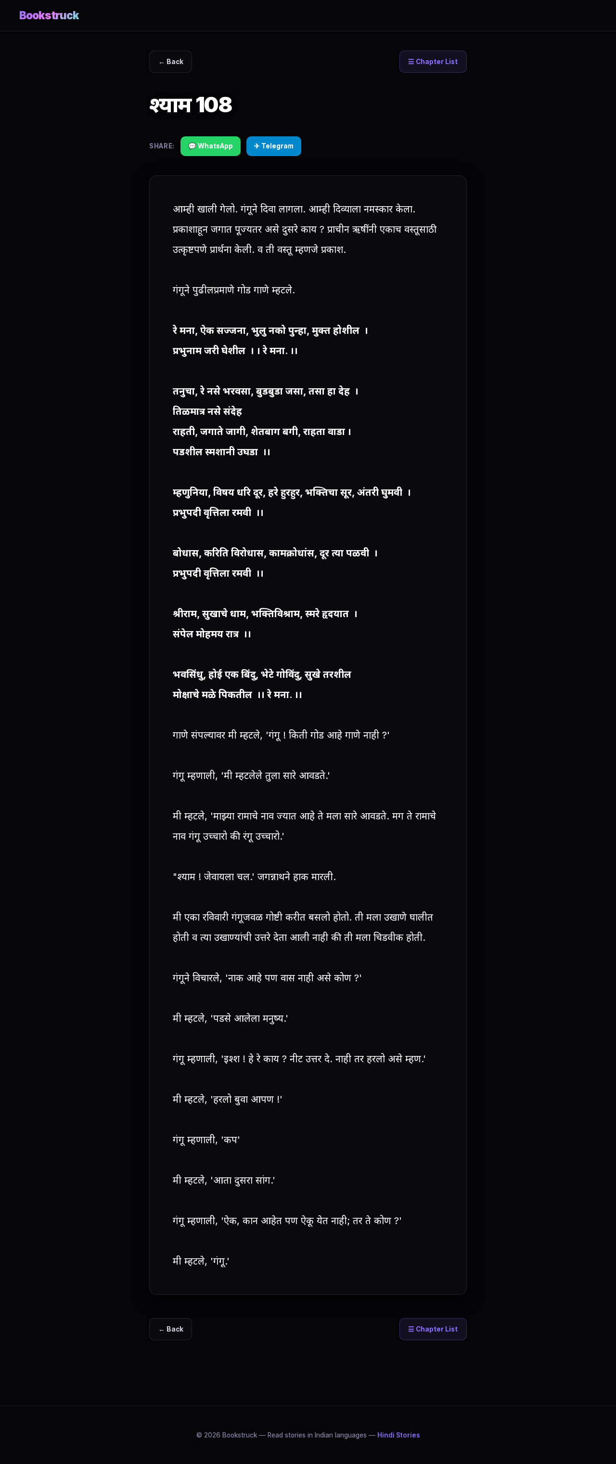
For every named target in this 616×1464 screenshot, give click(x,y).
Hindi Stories (398, 1435)
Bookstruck (49, 15)
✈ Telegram (274, 146)
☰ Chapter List (433, 62)
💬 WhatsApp (210, 146)
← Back (170, 62)
